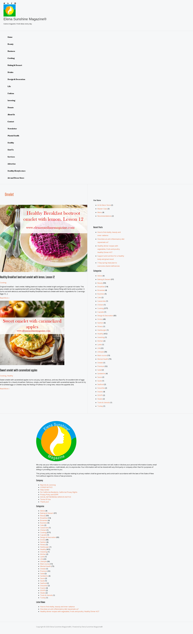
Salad (99, 370)
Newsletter (12, 128)
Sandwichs (101, 373)
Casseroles (101, 301)
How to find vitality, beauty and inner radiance (57, 607)
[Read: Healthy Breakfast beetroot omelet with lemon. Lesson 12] (50, 271)
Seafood (100, 384)
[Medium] (15, 3)
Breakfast (101, 287)
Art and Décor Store (16, 177)
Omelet (100, 363)
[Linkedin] (8, 3)
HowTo (11, 149)
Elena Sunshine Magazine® (25, 19)
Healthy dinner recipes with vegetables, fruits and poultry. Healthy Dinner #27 (108, 249)
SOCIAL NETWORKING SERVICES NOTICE (55, 497)
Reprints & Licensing (48, 485)
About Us (11, 114)
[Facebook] (11, 3)
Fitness (100, 326)
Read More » (4, 298)
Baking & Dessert (15, 65)
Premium (100, 366)
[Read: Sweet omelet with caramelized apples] (32, 364)
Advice (99, 276)
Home (10, 37)
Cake (99, 297)
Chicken (100, 305)
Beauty (10, 44)
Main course (102, 355)
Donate (11, 107)
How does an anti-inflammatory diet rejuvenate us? (59, 609)
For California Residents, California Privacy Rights (58, 492)
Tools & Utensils (103, 402)
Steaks (99, 399)
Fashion (11, 93)
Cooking (11, 58)
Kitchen (100, 341)
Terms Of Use (45, 499)
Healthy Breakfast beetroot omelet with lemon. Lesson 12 (27, 277)
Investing (11, 100)
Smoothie (101, 388)
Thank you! (44, 502)
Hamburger (101, 330)
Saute (99, 381)
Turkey (100, 406)
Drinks (10, 72)
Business (11, 51)
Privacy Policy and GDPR (49, 494)
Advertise (12, 163)
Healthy (11, 142)
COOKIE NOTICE (46, 487)
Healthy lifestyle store (17, 170)
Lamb (99, 344)
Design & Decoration (16, 79)
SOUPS (100, 395)
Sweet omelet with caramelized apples (18, 370)
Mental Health (13, 135)
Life (9, 86)
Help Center (44, 490)
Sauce (99, 377)
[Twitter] (4, 3)
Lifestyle (100, 352)
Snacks (100, 392)
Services (11, 156)
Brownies (101, 290)
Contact (11, 121)
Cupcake (100, 312)
